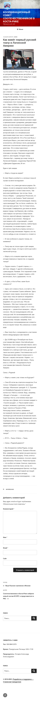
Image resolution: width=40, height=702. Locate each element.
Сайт (5, 558)
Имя (5, 537)
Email (5, 548)
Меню (21, 29)
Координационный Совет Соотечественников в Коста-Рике (19, 16)
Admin (15, 37)
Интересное (10, 489)
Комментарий (8, 509)
